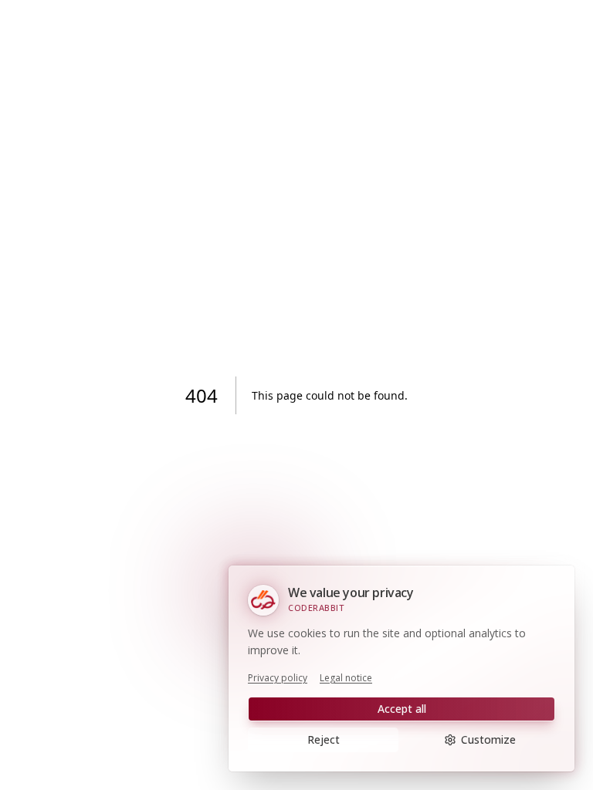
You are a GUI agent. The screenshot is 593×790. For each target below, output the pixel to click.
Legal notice (346, 678)
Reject (323, 739)
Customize (488, 739)
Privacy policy (277, 678)
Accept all (402, 708)
